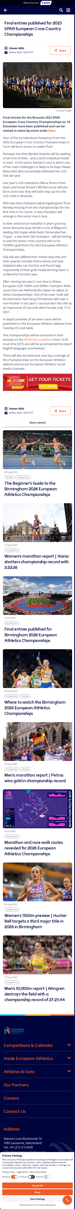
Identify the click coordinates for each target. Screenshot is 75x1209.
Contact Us (15, 1111)
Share (62, 50)
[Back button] (5, 10)
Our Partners (16, 1084)
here (51, 131)
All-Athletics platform (38, 340)
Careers (11, 1098)
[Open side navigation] (68, 10)
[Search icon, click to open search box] (61, 10)
